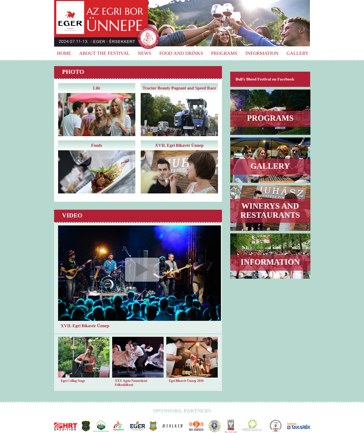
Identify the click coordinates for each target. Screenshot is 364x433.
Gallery (297, 53)
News (144, 53)
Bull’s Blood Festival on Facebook (265, 79)
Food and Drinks (181, 53)
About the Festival (104, 53)
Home (64, 53)
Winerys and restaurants (270, 210)
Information (261, 53)
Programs (224, 53)
